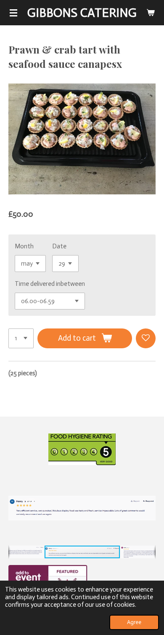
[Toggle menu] (13, 12)
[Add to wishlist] (146, 338)
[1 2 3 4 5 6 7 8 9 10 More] (21, 338)
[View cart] (150, 12)
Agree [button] (134, 622)
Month (24, 246)
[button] (148, 478)
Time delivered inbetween (50, 284)
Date (59, 246)
